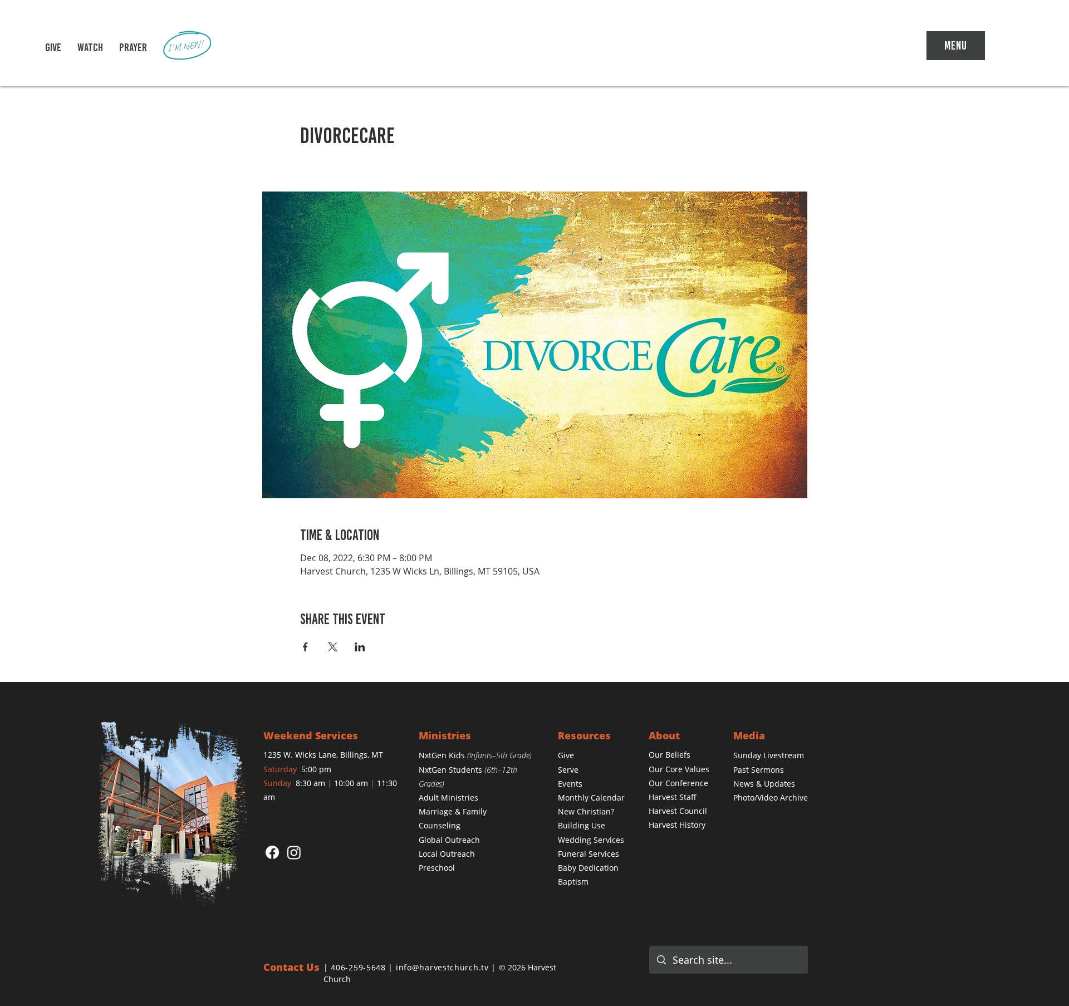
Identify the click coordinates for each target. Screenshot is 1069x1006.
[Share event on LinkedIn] (360, 646)
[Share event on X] (332, 646)
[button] (90, 47)
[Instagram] (294, 852)
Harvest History (677, 824)
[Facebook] (272, 852)
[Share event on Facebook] (305, 646)
